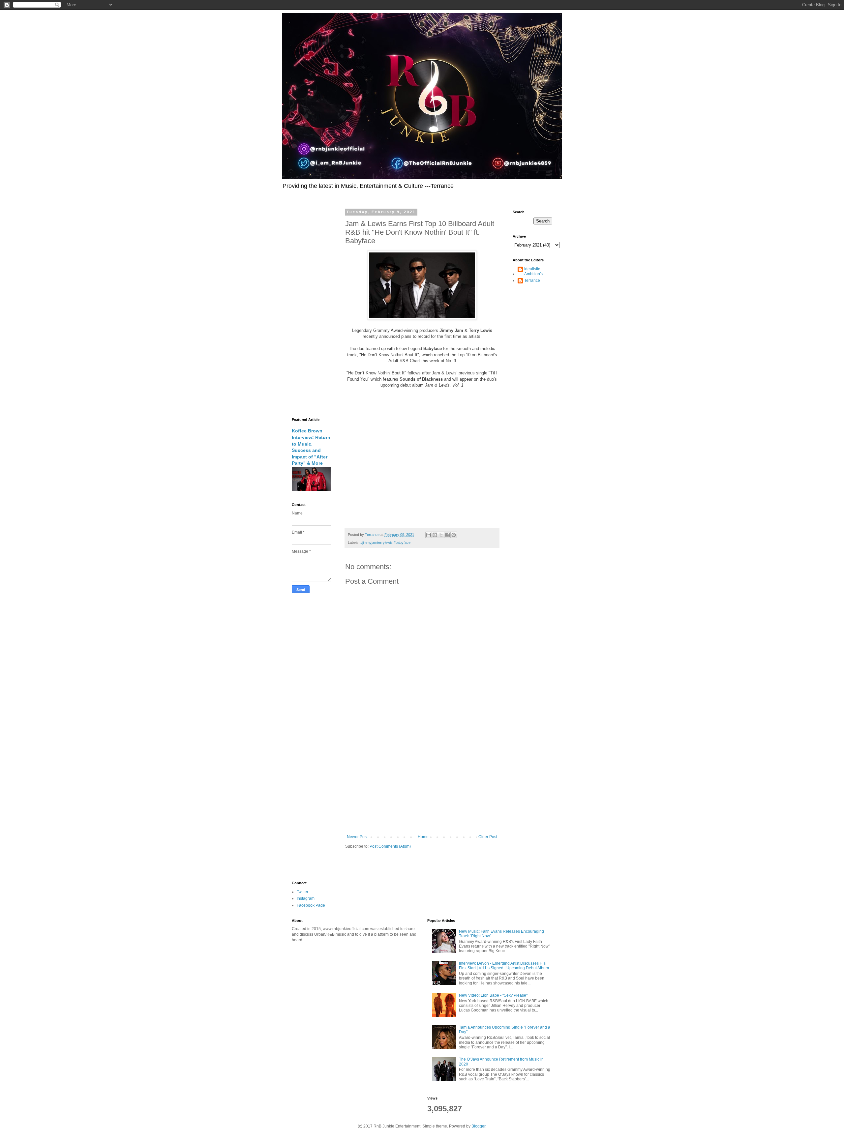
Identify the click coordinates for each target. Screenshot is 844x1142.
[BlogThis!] (435, 535)
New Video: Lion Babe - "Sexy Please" (493, 995)
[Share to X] (441, 535)
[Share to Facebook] (447, 535)
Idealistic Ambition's (533, 271)
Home (423, 837)
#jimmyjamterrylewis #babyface (385, 542)
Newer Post (357, 837)
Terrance (532, 280)
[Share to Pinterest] (453, 535)
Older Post (487, 837)
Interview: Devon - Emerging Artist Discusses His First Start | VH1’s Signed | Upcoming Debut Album (504, 965)
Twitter (302, 892)
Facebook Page (311, 905)
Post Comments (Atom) (390, 846)
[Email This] (428, 535)
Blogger (478, 1126)
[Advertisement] (422, 780)
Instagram (306, 898)
